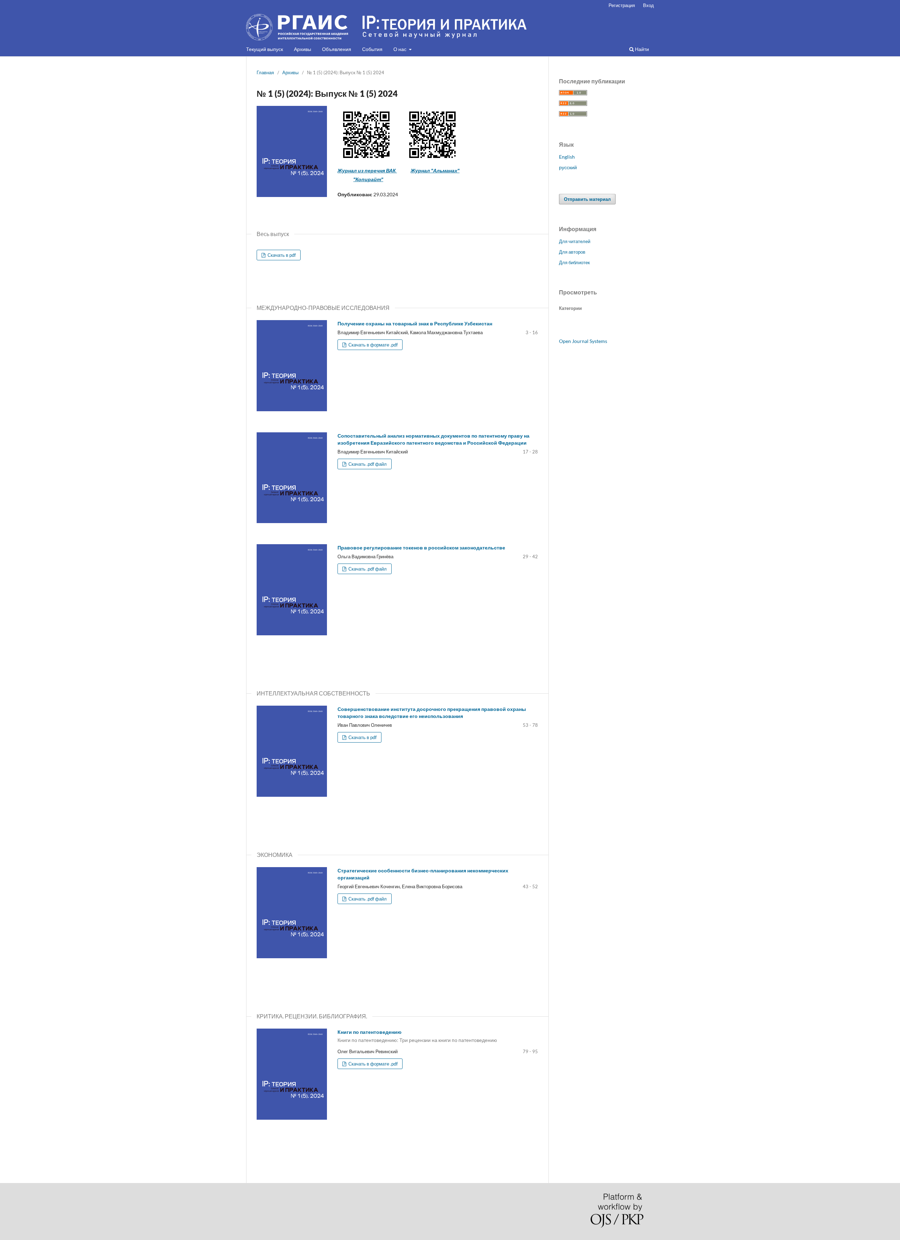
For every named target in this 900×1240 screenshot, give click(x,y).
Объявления (336, 49)
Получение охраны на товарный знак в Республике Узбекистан (415, 323)
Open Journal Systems (583, 341)
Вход (648, 5)
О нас (400, 49)
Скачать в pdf (281, 255)
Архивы (302, 49)
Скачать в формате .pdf (372, 345)
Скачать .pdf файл (367, 464)
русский (568, 167)
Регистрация (622, 5)
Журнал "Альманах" (435, 170)
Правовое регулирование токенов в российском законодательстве (421, 548)
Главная (265, 72)
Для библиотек (574, 262)
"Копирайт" (368, 179)
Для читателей (574, 241)
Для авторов (572, 252)
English (567, 157)
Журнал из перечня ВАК (367, 170)
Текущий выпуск (264, 49)
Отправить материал (587, 199)
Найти (641, 49)
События (372, 49)
